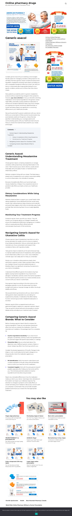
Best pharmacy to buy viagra (57, 438)
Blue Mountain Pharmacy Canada (36, 500)
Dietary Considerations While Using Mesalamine (25, 137)
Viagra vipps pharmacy (12, 416)
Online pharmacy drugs (20, 3)
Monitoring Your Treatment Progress (22, 139)
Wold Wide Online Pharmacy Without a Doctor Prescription (24, 505)
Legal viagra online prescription (32, 462)
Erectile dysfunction (12, 500)
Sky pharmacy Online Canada (53, 45)
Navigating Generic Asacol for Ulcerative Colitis (23, 141)
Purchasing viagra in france (35, 416)
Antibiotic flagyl (31, 438)
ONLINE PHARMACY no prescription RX (12, 438)
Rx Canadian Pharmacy (51, 47)
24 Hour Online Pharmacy (52, 37)
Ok (36, 513)
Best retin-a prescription (55, 416)
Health (22, 500)
